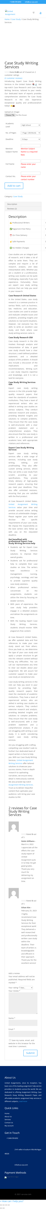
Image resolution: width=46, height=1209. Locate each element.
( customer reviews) (13, 78)
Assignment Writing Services (21, 784)
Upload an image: (12, 112)
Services (8, 1119)
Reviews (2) (12, 208)
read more (23, 1101)
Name (12, 1018)
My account (9, 1125)
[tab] (23, 204)
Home (7, 19)
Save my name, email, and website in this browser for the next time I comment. (22, 1043)
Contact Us (9, 1122)
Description (12, 204)
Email (12, 1029)
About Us (8, 1116)
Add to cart (13, 185)
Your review (14, 991)
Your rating (14, 987)
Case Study (16, 19)
